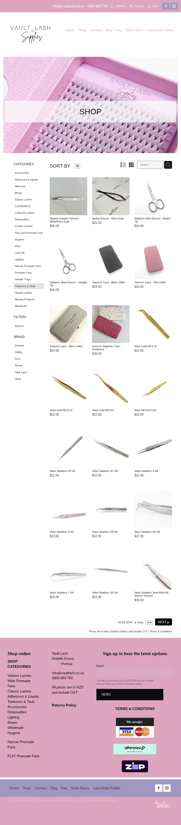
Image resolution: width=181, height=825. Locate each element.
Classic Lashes (19, 691)
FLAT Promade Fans (24, 756)
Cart (155, 6)
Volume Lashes (19, 676)
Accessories (17, 707)
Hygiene (14, 733)
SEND (106, 694)
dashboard (49, 800)
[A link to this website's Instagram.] (174, 6)
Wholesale (16, 728)
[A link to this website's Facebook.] (165, 6)
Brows (12, 722)
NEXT (163, 622)
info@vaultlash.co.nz (68, 6)
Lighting (13, 717)
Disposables (17, 712)
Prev (139, 622)
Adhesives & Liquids (23, 696)
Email (100, 666)
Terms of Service (126, 684)
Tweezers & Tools (21, 702)
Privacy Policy (103, 684)
